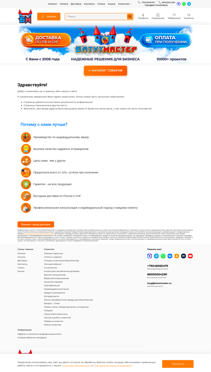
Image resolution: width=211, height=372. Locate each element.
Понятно (178, 364)
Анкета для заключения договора (61, 271)
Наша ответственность (56, 314)
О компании (50, 268)
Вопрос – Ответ (52, 303)
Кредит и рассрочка (54, 293)
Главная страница (53, 253)
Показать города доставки (35, 224)
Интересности (51, 296)
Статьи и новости (53, 257)
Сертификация (52, 285)
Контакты (89, 3)
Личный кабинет (53, 264)
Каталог (52, 3)
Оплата (64, 3)
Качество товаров (53, 282)
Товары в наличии (53, 321)
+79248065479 (148, 2)
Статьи (101, 3)
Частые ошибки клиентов (57, 317)
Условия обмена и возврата (31, 337)
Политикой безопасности (76, 365)
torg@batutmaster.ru (156, 5)
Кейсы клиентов (52, 325)
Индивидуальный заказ (56, 289)
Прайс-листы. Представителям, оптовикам (66, 307)
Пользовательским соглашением (113, 365)
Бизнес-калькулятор (54, 275)
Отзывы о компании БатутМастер (61, 260)
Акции (111, 3)
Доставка (76, 3)
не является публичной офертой (39, 234)
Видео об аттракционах (56, 278)
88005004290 (168, 2)
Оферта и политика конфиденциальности (39, 334)
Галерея (48, 310)
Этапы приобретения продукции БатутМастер (68, 300)
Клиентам (124, 3)
